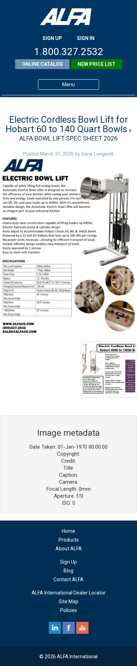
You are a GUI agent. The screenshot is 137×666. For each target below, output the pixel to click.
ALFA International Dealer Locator (69, 593)
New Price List (97, 64)
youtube (82, 628)
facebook (69, 628)
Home (68, 531)
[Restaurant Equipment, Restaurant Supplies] (68, 17)
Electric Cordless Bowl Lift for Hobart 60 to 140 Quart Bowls (67, 124)
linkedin (55, 628)
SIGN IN (85, 38)
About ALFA (69, 548)
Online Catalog (42, 64)
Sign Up (68, 562)
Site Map (68, 601)
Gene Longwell (97, 154)
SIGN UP (52, 38)
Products (69, 540)
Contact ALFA (68, 579)
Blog (68, 570)
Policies (68, 610)
